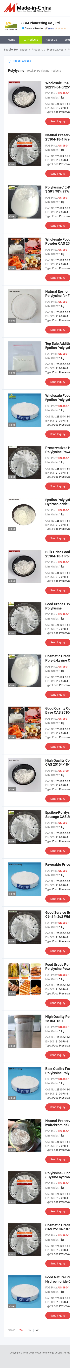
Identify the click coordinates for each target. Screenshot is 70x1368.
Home (11, 39)
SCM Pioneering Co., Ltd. (41, 23)
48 (37, 1330)
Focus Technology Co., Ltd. (49, 1352)
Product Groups (21, 61)
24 (21, 1330)
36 (29, 1330)
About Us (51, 39)
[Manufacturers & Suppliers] (28, 7)
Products (32, 39)
